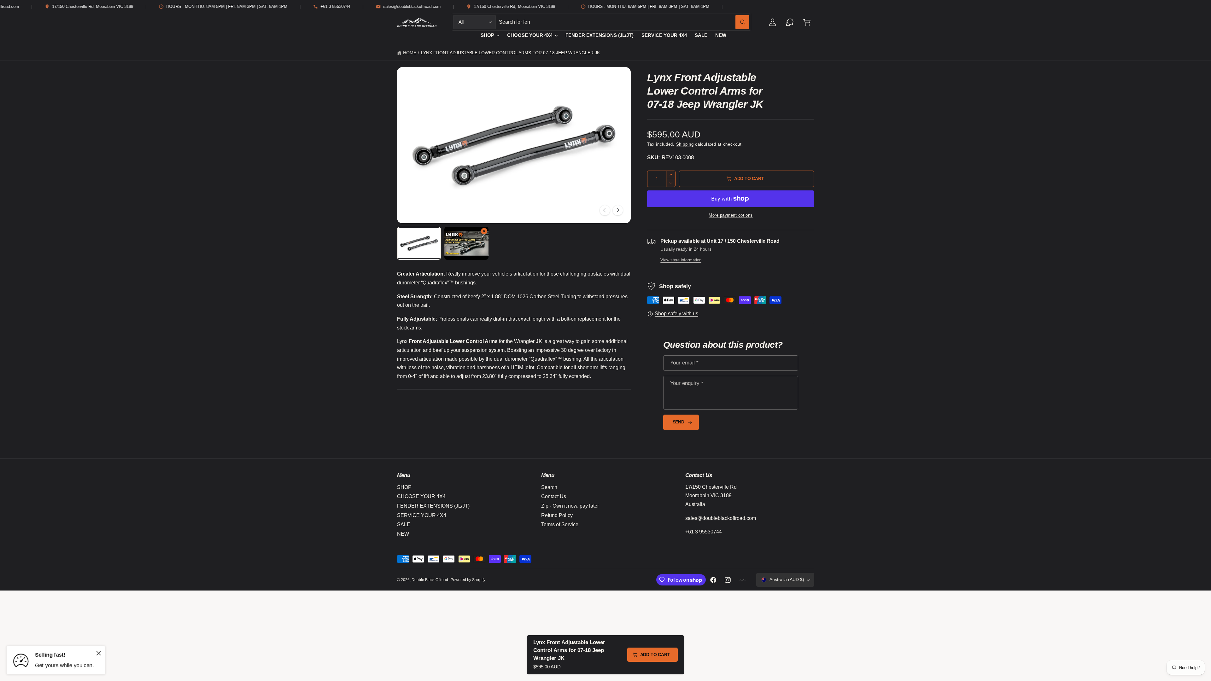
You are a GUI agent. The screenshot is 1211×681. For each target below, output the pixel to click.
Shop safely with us (676, 313)
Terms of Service (559, 524)
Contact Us (553, 496)
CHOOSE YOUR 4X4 (530, 35)
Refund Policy (557, 515)
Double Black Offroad (430, 580)
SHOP (487, 35)
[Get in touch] (790, 22)
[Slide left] (605, 210)
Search (549, 487)
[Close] (98, 653)
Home (409, 52)
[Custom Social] (742, 580)
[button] (807, 22)
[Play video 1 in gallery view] (466, 243)
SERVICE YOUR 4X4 (421, 515)
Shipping (685, 144)
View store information (680, 260)
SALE (403, 524)
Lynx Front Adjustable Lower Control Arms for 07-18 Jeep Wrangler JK (510, 52)
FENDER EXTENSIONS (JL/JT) (433, 506)
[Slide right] (618, 210)
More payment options (731, 215)
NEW (403, 534)
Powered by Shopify (468, 580)
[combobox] (624, 22)
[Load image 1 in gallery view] (419, 243)
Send (678, 422)
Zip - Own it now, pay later (570, 506)
